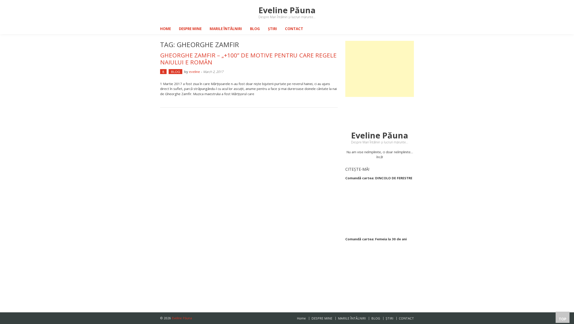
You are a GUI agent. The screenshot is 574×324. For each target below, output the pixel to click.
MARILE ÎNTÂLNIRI (226, 28)
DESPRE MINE (190, 28)
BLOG (255, 28)
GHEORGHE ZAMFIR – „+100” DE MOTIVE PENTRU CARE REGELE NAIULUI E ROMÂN (248, 58)
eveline (194, 71)
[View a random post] (407, 28)
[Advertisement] (379, 69)
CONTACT (294, 28)
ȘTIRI (272, 28)
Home (165, 28)
